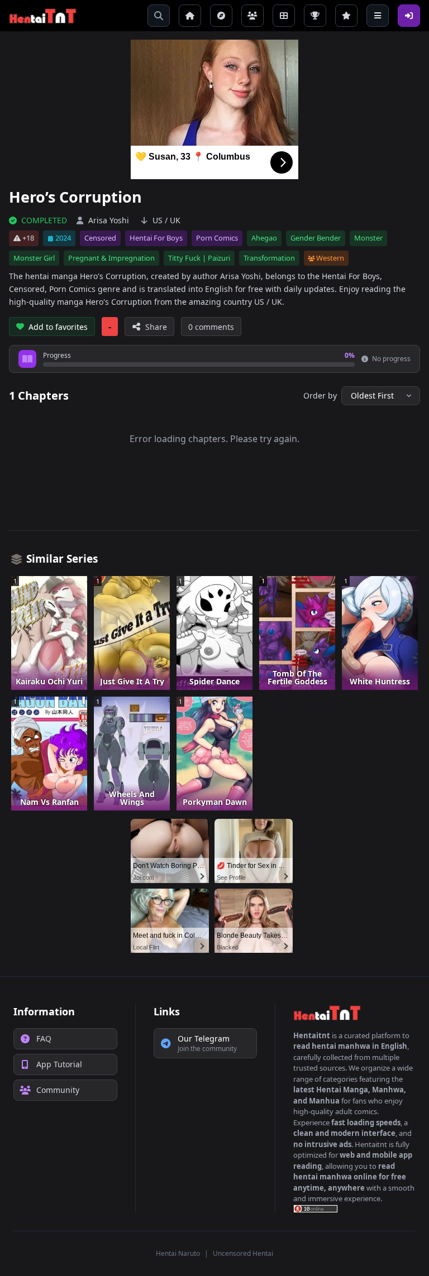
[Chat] (252, 15)
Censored (100, 238)
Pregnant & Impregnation (111, 258)
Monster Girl (34, 258)
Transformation (269, 258)
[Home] (190, 15)
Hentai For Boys (156, 238)
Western (330, 258)
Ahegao (264, 238)
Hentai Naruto (178, 1253)
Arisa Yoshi (108, 220)
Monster (368, 238)
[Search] (158, 15)
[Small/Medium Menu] (377, 15)
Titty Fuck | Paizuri (199, 258)
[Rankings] (315, 15)
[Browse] (221, 15)
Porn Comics (217, 238)
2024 (63, 238)
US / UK (166, 220)
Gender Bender (315, 238)
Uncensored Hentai (243, 1253)
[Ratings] (346, 15)
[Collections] (284, 15)
